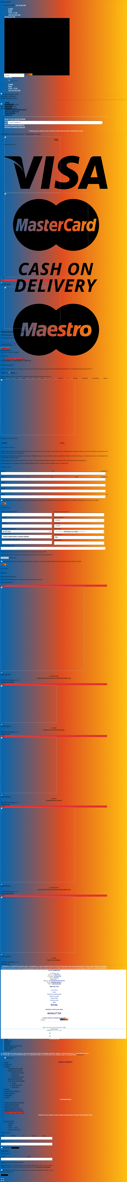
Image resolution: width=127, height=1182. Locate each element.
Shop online (10, 113)
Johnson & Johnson (18, 1077)
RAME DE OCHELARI (15, 1079)
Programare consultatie (15, 110)
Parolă (27, 1142)
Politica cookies (54, 1000)
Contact (8, 115)
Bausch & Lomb (17, 1085)
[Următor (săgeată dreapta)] (3, 1180)
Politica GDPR (54, 998)
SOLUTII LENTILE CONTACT (14, 125)
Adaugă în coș (5, 348)
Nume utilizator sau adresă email (27, 1136)
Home (7, 103)
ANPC (54, 1002)
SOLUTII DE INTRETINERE (16, 1081)
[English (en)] (13, 81)
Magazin (8, 108)
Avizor (14, 1083)
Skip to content (6, 2)
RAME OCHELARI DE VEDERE (14, 119)
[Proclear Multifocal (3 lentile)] (32, 192)
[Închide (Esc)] (1, 1178)
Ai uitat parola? (5, 1151)
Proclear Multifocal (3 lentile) (54, 800)
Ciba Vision (15, 1075)
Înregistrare (4, 1175)
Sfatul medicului (12, 112)
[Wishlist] (1, 282)
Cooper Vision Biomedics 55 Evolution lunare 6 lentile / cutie (53, 889)
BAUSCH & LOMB (18, 1073)
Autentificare (15, 1147)
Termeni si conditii (54, 996)
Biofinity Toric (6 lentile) (53, 960)
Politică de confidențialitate (54, 994)
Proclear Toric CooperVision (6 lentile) (53, 730)
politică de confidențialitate (43, 1167)
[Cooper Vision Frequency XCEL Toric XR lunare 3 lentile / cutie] (46, 277)
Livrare (54, 992)
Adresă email (27, 1157)
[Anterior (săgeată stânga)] (1, 1180)
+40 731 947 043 (21, 5)
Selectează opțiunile (7, 682)
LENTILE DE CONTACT (12, 123)
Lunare (38, 134)
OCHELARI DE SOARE (12, 121)
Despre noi (9, 104)
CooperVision (30, 134)
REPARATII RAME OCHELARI (14, 127)
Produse (8, 106)
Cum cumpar (54, 990)
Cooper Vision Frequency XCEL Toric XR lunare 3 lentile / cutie (54, 678)
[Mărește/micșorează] (3, 1178)
